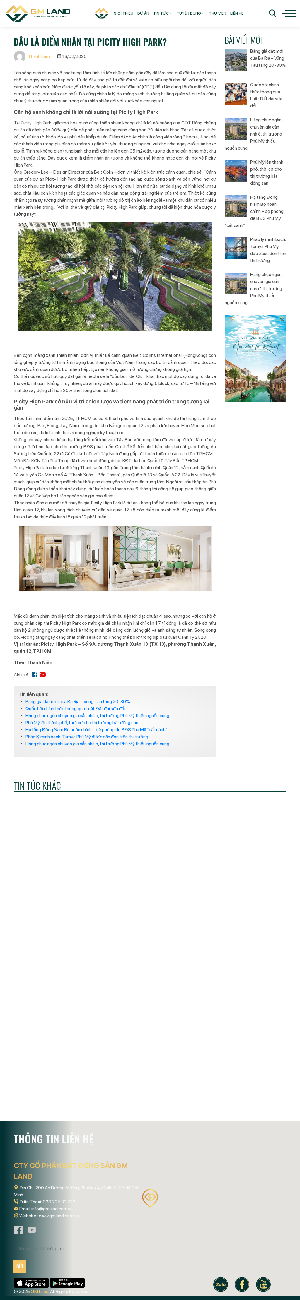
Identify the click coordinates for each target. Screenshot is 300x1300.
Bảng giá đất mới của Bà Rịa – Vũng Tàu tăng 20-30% (77, 701)
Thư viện (217, 13)
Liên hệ (236, 13)
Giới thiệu (123, 13)
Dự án (143, 13)
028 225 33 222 (59, 1202)
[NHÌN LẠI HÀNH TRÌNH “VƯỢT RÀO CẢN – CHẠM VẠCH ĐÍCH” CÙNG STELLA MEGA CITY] (56, 909)
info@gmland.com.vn (52, 1209)
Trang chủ (100, 13)
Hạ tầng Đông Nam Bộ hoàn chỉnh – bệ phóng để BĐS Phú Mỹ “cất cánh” (96, 729)
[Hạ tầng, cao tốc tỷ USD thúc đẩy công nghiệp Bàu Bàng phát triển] (243, 1062)
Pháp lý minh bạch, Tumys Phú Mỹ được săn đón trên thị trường (86, 736)
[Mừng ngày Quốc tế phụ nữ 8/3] (56, 1062)
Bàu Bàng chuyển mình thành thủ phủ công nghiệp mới (145, 957)
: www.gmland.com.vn (58, 1216)
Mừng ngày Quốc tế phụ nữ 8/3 (52, 1106)
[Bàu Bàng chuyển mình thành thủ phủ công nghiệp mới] (150, 909)
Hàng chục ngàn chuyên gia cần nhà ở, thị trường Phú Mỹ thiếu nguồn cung (97, 715)
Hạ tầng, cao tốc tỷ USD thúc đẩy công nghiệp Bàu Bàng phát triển (243, 1115)
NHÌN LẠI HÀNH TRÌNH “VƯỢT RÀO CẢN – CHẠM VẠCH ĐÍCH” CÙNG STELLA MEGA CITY (52, 962)
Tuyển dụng (189, 13)
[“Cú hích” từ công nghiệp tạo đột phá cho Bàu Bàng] (150, 1062)
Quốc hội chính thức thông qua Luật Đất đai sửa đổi (75, 708)
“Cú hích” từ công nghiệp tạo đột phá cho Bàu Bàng (145, 1110)
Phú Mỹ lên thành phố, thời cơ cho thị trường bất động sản (81, 722)
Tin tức (161, 13)
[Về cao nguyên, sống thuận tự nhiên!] (243, 909)
